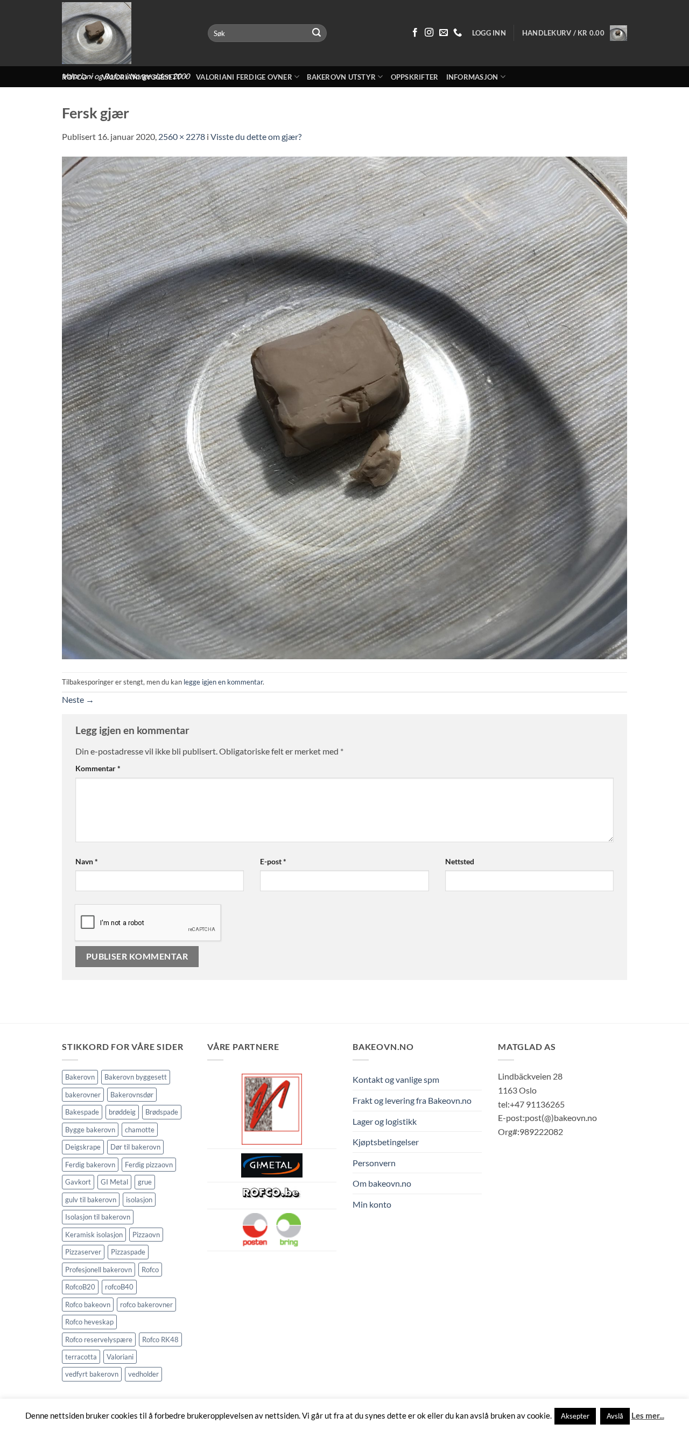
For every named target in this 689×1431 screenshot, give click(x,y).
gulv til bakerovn (90, 1199)
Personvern (374, 1163)
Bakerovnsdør (131, 1094)
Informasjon (472, 77)
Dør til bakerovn (135, 1147)
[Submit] (316, 33)
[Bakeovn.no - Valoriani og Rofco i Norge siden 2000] (127, 33)
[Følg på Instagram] (429, 33)
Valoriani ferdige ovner (244, 77)
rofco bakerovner (146, 1304)
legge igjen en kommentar (223, 682)
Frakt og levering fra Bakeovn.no (412, 1100)
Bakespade (82, 1112)
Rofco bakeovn (87, 1304)
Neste (78, 699)
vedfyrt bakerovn (91, 1374)
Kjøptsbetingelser (386, 1142)
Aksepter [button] (575, 1416)
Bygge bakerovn (90, 1129)
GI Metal (114, 1182)
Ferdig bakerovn (90, 1164)
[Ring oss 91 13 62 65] (457, 33)
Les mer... (647, 1415)
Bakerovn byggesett (135, 1077)
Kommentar (98, 768)
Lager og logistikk (385, 1121)
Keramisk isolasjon (94, 1234)
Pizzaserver (83, 1251)
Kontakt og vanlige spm (396, 1079)
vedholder (143, 1374)
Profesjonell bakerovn (98, 1269)
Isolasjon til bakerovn (97, 1217)
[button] (574, 33)
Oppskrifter (415, 77)
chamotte (139, 1129)
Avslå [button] (615, 1416)
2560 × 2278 (181, 136)
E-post (273, 861)
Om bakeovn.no (382, 1183)
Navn (86, 861)
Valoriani (120, 1356)
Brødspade (161, 1112)
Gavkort (78, 1182)
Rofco (150, 1269)
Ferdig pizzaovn (149, 1164)
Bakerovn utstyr (341, 77)
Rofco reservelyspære (98, 1339)
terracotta (81, 1356)
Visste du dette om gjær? (255, 136)
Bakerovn (80, 1077)
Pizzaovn (146, 1234)
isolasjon (139, 1199)
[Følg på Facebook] (415, 33)
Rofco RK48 (160, 1339)
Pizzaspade (128, 1251)
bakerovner (83, 1094)
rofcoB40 (119, 1286)
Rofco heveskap (89, 1321)
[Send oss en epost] (443, 33)
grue (145, 1182)
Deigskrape (83, 1147)
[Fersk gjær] (344, 406)
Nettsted (459, 861)
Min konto (372, 1204)
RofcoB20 (80, 1286)
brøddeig (122, 1112)
